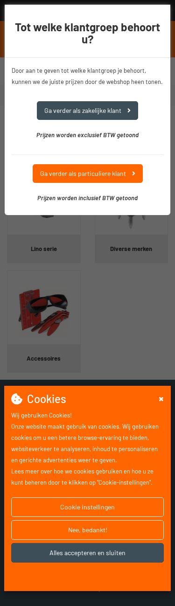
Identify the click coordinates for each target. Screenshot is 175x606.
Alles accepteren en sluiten (87, 553)
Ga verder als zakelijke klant (83, 110)
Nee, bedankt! (87, 530)
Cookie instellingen (87, 507)
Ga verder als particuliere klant (83, 173)
